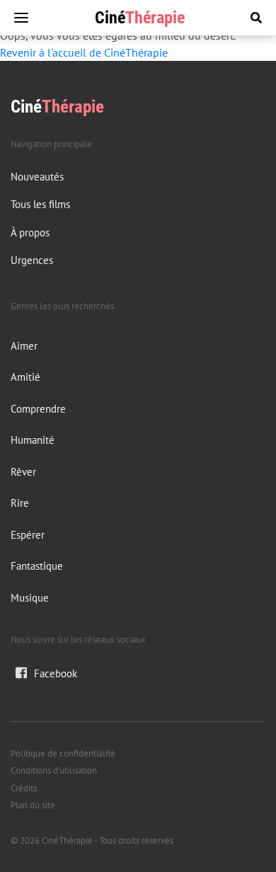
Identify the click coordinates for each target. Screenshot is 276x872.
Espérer (28, 534)
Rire (20, 503)
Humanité (32, 440)
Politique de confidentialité (63, 753)
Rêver (23, 471)
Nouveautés (37, 176)
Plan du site (33, 805)
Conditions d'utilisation (54, 770)
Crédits (24, 788)
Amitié (25, 377)
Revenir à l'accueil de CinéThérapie (84, 52)
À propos (30, 232)
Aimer (24, 345)
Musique (30, 597)
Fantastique (37, 566)
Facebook (55, 673)
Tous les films (40, 204)
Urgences (32, 260)
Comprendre (38, 408)
